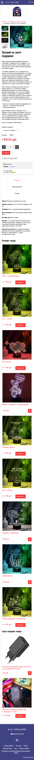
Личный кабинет (9, 746)
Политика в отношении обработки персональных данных (16, 752)
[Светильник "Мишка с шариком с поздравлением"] (17, 387)
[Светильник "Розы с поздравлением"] (17, 259)
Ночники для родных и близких (17, 21)
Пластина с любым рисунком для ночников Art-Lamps (14, 711)
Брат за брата (7, 490)
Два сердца (6, 362)
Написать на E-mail (17, 734)
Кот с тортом (7, 319)
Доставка (18, 746)
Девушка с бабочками (10, 533)
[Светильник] (21, 37)
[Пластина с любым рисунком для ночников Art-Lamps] (17, 693)
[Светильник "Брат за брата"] (17, 473)
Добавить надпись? (7, 127)
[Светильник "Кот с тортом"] (17, 302)
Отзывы (17, 193)
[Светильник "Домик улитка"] (17, 559)
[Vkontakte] (17, 740)
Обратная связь (7, 748)
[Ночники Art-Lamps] (17, 16)
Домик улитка (7, 576)
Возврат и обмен (24, 748)
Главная (4, 21)
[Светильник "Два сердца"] (17, 345)
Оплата (26, 746)
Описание (17, 180)
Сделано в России (28, 757)
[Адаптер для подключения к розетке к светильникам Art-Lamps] (17, 650)
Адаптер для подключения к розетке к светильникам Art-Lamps (16, 668)
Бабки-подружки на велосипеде (14, 619)
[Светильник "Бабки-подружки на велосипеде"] (17, 602)
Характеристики (17, 187)
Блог (15, 748)
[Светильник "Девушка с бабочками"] (17, 516)
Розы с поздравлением (10, 276)
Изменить (12, 166)
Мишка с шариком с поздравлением (15, 404)
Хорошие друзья (8, 447)
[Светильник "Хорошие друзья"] (17, 430)
